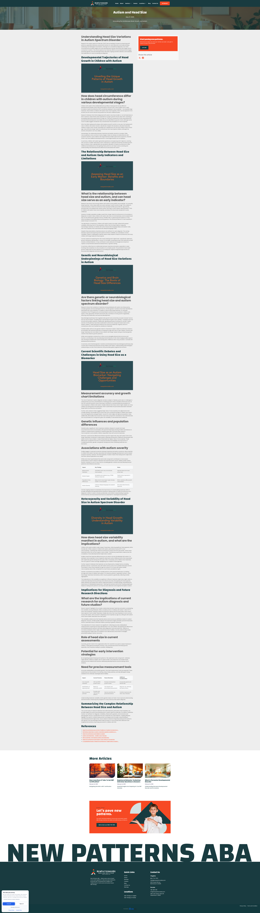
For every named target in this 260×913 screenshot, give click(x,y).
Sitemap (126, 887)
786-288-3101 (153, 890)
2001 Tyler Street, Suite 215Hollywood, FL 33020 (157, 894)
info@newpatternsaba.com (157, 891)
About (121, 3)
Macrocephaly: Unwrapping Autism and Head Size (96, 737)
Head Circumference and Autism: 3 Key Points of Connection (99, 739)
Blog (149, 3)
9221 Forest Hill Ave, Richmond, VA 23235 (155, 883)
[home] (99, 3)
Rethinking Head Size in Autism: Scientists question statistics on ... (100, 732)
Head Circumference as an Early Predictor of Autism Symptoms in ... (100, 730)
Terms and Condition (252, 906)
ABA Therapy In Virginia (130, 895)
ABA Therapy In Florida (130, 897)
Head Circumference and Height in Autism (94, 734)
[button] (128, 3)
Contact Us (155, 3)
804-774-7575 (154, 878)
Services (127, 3)
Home (116, 3)
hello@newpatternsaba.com (158, 880)
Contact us (127, 885)
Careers (135, 3)
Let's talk (144, 48)
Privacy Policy (243, 906)
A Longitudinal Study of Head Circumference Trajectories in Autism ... (101, 741)
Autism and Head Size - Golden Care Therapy (95, 736)
